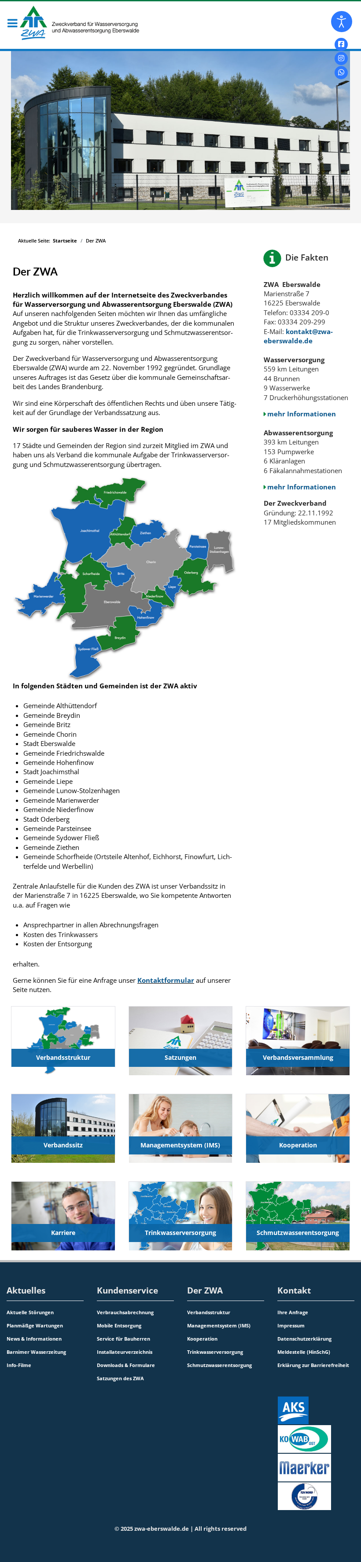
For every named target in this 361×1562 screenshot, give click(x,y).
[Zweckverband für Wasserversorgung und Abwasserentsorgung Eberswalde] (72, 23)
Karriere (63, 1232)
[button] (12, 24)
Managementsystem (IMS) (180, 1145)
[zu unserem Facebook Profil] (341, 44)
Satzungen (180, 1057)
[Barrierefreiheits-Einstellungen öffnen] (341, 21)
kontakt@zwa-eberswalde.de (298, 336)
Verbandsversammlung (298, 1057)
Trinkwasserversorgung (180, 1232)
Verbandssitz (63, 1145)
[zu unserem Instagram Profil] (341, 58)
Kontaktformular (165, 980)
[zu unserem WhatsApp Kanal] (341, 72)
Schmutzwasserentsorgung (298, 1232)
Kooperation (298, 1145)
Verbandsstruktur (63, 1057)
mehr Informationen (301, 413)
